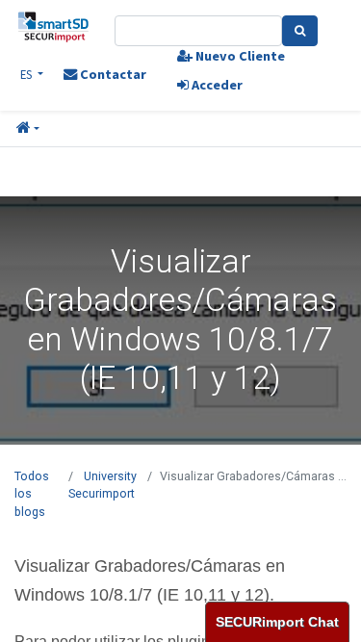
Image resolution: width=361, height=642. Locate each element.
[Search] (300, 30)
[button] (28, 129)
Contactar (111, 74)
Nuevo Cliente (239, 55)
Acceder (216, 84)
